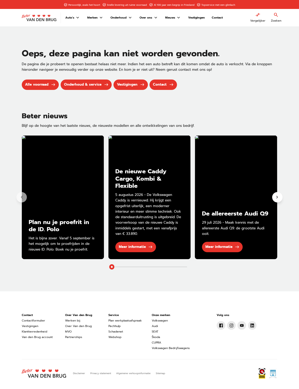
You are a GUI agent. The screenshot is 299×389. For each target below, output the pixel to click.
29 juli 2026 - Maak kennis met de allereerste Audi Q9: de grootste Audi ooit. (233, 228)
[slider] (112, 267)
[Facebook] (221, 325)
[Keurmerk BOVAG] (262, 373)
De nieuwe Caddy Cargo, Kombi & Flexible (140, 178)
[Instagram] (231, 325)
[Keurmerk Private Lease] (272, 373)
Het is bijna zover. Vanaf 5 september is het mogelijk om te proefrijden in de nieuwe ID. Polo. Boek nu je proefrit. (61, 243)
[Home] (39, 17)
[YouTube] (241, 325)
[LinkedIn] (252, 325)
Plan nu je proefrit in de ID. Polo (59, 226)
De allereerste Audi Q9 (235, 213)
